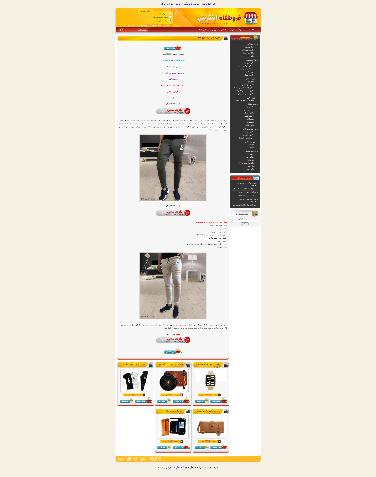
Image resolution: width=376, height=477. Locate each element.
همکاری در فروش (219, 29)
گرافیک (250, 169)
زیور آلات (249, 72)
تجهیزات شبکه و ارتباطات (243, 88)
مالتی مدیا (249, 157)
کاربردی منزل (248, 53)
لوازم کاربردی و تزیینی (244, 100)
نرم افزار (249, 160)
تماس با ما (203, 29)
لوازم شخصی (251, 60)
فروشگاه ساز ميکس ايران (176, 467)
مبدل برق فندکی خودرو (247, 192)
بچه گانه (250, 119)
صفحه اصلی (251, 29)
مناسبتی (250, 122)
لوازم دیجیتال (251, 79)
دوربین (250, 81)
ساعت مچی (248, 110)
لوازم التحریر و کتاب (245, 163)
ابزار (251, 56)
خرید (178, 3)
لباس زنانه (249, 107)
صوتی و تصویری (247, 84)
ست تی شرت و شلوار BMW (134, 364)
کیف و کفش (248, 125)
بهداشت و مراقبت (246, 69)
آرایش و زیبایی (247, 63)
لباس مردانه (248, 113)
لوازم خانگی (251, 44)
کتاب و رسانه (251, 151)
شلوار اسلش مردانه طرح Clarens (208, 38)
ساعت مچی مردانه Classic (246, 196)
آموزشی (250, 166)
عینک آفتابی (248, 116)
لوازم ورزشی (248, 135)
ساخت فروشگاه (191, 3)
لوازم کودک (248, 75)
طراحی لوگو (167, 3)
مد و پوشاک (251, 104)
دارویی (250, 144)
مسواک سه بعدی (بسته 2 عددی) (244, 189)
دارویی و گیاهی (250, 142)
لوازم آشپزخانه (247, 50)
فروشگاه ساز (208, 3)
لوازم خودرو (251, 98)
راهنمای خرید (236, 29)
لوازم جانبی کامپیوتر (245, 94)
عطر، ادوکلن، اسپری (245, 66)
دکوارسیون (249, 47)
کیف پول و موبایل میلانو (174, 411)
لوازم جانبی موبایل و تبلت (243, 91)
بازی (251, 154)
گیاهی (250, 147)
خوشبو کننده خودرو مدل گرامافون (170, 364)
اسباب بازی (248, 132)
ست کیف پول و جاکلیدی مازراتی (208, 411)
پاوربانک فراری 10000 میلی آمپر (244, 205)
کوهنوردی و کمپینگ (246, 138)
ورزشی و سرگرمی (249, 129)
